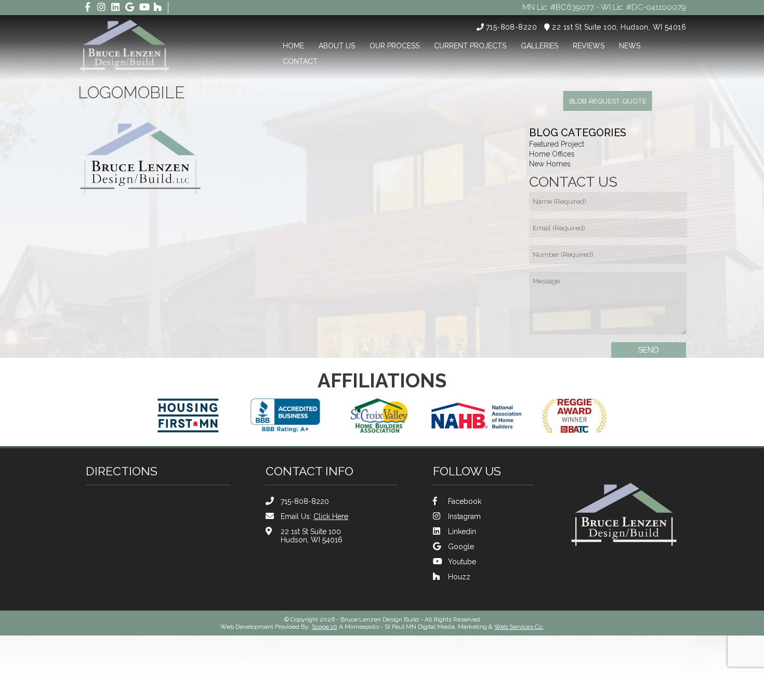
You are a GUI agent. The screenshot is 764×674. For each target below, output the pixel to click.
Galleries (539, 46)
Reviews (588, 46)
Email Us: (314, 516)
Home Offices (552, 154)
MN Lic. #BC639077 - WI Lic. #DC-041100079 (604, 7)
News (629, 46)
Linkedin (462, 531)
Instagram (464, 516)
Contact (300, 61)
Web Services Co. (519, 626)
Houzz (459, 577)
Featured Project (556, 144)
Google (461, 546)
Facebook (464, 501)
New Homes (550, 164)
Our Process (394, 46)
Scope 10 (324, 626)
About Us (337, 46)
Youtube (462, 562)
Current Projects (470, 46)
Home (293, 46)
